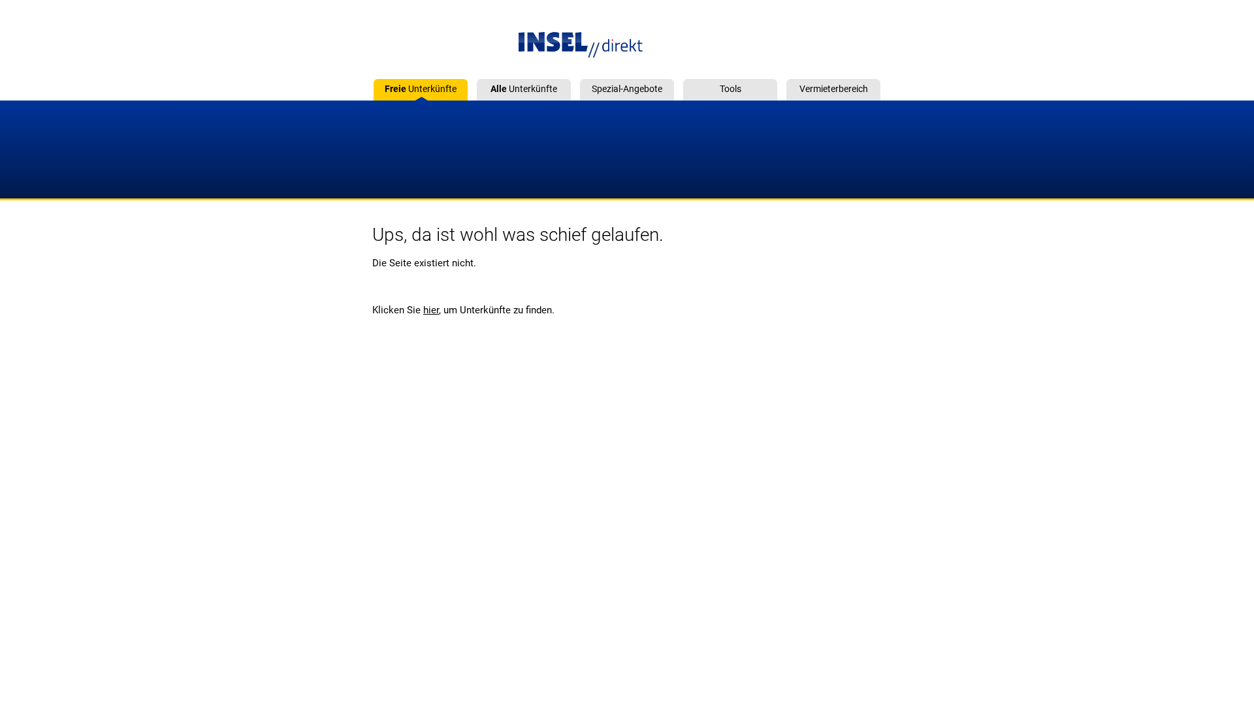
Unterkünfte (421, 89)
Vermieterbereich (833, 89)
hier (431, 310)
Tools (730, 89)
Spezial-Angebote (627, 89)
